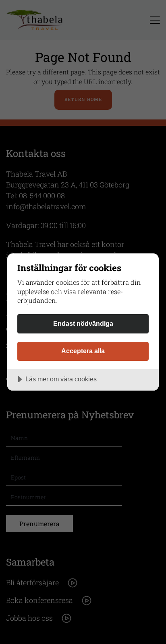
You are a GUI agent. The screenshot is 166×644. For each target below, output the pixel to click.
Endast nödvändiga (83, 323)
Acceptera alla (83, 350)
